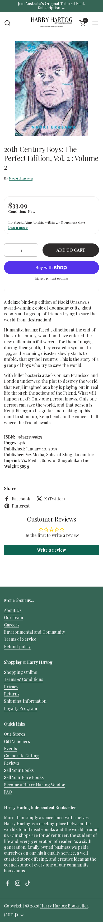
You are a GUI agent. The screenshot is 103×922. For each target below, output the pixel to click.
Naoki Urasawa (21, 178)
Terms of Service (20, 639)
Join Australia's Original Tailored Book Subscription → (51, 5)
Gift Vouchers (17, 741)
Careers (11, 625)
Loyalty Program (20, 708)
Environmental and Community (34, 632)
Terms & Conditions (23, 679)
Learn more (18, 227)
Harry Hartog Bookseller (64, 906)
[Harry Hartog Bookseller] (51, 23)
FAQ (8, 792)
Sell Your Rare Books (24, 777)
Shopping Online (20, 672)
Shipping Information (25, 701)
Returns (11, 694)
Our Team (13, 617)
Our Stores (14, 734)
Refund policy (17, 646)
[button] (7, 23)
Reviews (11, 763)
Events (10, 748)
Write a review (51, 550)
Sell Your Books (19, 770)
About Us (12, 610)
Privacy (11, 686)
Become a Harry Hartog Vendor (34, 784)
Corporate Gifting (21, 755)
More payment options (51, 278)
